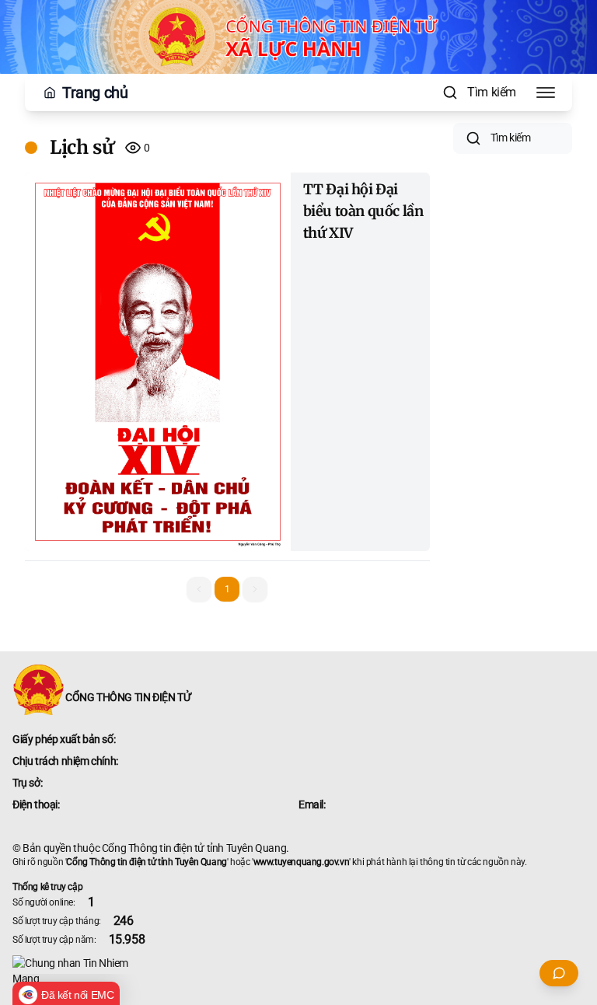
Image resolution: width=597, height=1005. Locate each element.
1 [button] (227, 589)
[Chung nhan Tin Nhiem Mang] (298, 970)
